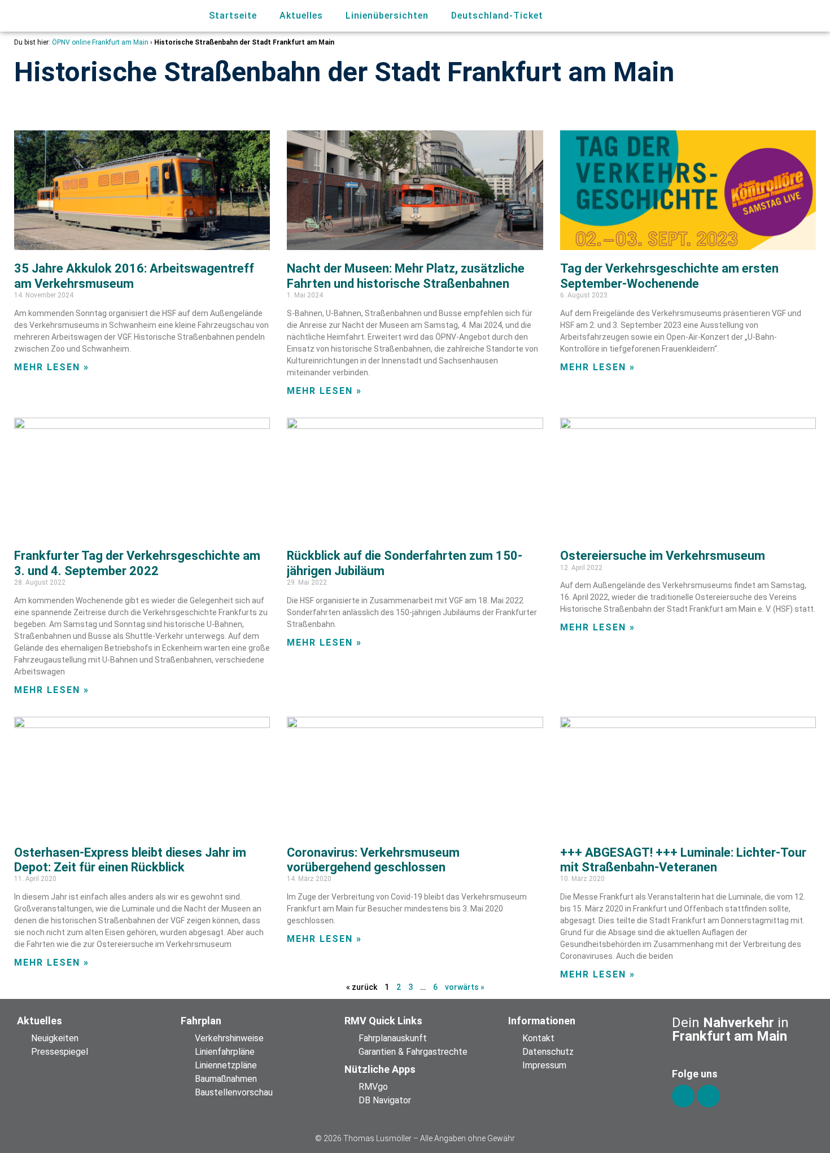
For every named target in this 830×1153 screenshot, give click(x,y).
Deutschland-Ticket (497, 15)
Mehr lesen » (51, 367)
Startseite (233, 15)
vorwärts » (464, 987)
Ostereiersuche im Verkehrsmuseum (662, 556)
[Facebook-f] (683, 1096)
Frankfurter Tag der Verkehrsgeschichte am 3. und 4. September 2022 (137, 563)
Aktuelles (301, 15)
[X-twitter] (708, 1096)
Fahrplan (201, 1021)
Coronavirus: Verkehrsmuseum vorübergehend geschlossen (373, 859)
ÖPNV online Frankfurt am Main (100, 42)
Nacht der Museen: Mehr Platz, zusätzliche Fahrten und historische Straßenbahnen (406, 275)
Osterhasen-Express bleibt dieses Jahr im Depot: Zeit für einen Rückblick (130, 859)
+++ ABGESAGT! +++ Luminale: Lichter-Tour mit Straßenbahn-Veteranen (683, 859)
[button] (752, 16)
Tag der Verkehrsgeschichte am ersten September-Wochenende (669, 275)
